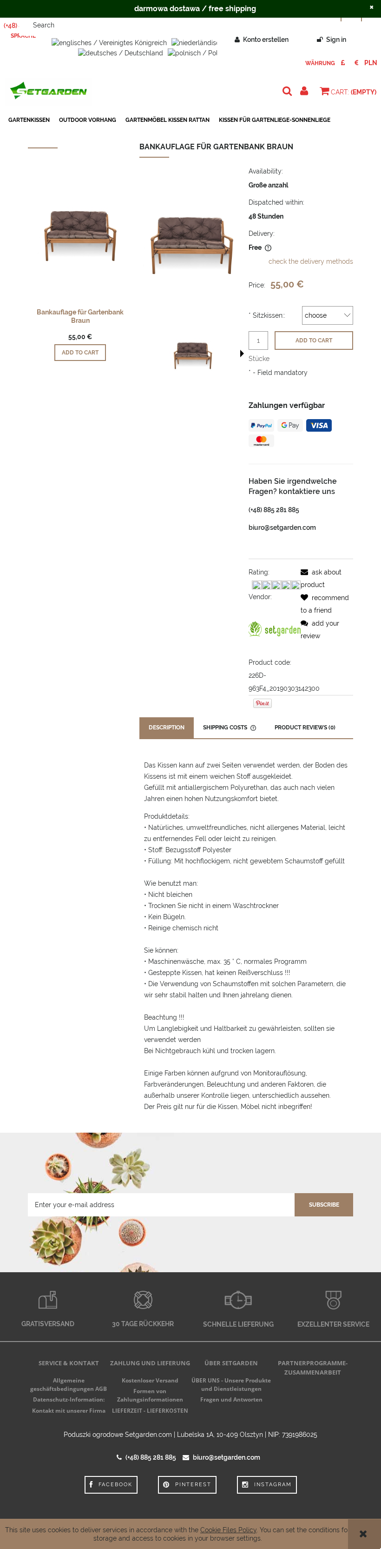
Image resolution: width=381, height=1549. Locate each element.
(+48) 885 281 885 (274, 510)
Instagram (273, 1485)
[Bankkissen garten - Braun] (193, 354)
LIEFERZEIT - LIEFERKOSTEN (150, 1411)
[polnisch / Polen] (196, 52)
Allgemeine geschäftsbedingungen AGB (68, 1384)
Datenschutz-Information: (69, 1399)
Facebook (115, 1485)
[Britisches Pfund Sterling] (342, 63)
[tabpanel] (246, 936)
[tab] (166, 727)
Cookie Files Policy (228, 1530)
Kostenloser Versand (150, 1380)
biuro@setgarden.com (282, 527)
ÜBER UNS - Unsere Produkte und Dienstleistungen (231, 1384)
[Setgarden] (275, 629)
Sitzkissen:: (267, 315)
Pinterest (193, 1485)
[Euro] (356, 63)
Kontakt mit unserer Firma (68, 1411)
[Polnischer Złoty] (370, 63)
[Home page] (48, 91)
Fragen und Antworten (231, 1399)
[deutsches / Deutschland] (120, 52)
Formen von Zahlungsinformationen (150, 1395)
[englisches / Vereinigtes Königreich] (109, 42)
